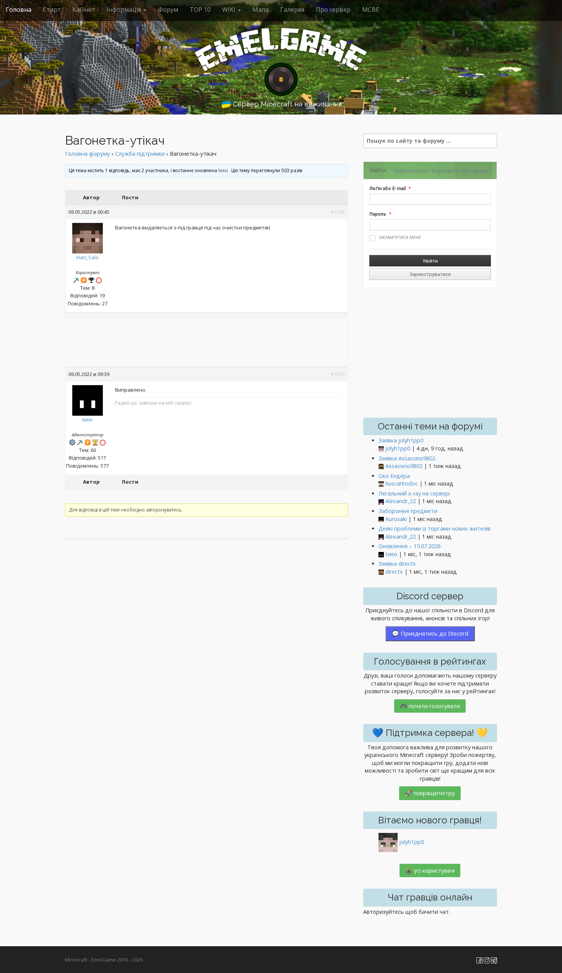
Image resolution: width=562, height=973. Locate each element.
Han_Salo (87, 257)
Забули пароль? (412, 171)
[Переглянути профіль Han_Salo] (87, 236)
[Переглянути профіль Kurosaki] (381, 519)
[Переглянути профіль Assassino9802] (381, 466)
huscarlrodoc (401, 483)
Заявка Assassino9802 (406, 458)
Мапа (260, 9)
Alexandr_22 (400, 501)
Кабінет (83, 9)
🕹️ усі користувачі (430, 870)
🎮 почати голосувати (430, 706)
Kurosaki (396, 519)
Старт (52, 9)
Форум (168, 9)
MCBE (370, 9)
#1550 (337, 374)
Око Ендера (394, 475)
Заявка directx (397, 563)
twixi (223, 170)
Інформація (125, 9)
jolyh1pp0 (397, 448)
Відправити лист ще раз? (461, 171)
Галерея (292, 9)
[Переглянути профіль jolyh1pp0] (381, 449)
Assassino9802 (403, 466)
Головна (18, 9)
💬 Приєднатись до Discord (430, 633)
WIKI (229, 9)
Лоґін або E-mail (387, 188)
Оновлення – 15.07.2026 (409, 546)
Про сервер (333, 9)
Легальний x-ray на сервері (414, 493)
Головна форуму (87, 153)
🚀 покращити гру (430, 793)
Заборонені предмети (407, 511)
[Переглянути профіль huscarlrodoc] (381, 484)
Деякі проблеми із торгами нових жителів (434, 528)
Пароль (377, 214)
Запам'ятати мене (400, 237)
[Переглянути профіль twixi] (87, 398)
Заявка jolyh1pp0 (400, 440)
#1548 (337, 211)
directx (394, 571)
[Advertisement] (206, 343)
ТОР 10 (200, 9)
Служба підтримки (140, 153)
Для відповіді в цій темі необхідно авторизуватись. (126, 510)
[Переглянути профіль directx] (381, 572)
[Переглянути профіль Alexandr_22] (381, 501)
